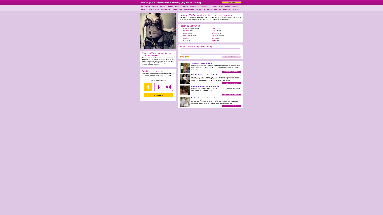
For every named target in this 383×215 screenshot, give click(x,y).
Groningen (178, 6)
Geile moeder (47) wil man (231, 106)
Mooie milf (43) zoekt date (231, 83)
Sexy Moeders (207, 9)
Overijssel (214, 6)
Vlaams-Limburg (154, 9)
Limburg (185, 6)
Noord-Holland (205, 6)
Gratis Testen (231, 2)
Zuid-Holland (235, 6)
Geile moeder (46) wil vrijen (231, 94)
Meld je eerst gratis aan (231, 56)
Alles (141, 6)
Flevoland (155, 6)
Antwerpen (144, 9)
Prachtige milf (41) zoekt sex (231, 71)
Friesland (162, 6)
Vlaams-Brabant (177, 9)
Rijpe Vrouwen (227, 9)
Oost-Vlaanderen (165, 9)
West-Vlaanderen (189, 9)
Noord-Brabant (194, 6)
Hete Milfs (198, 9)
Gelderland (170, 6)
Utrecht (221, 6)
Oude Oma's (236, 9)
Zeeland (227, 6)
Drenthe (147, 6)
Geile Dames (217, 9)
